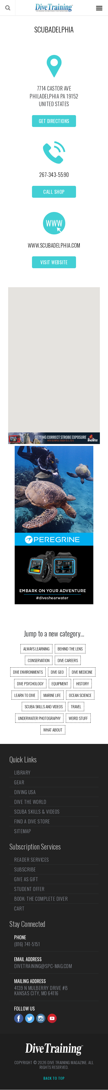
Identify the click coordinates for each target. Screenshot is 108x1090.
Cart (19, 908)
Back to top (54, 1078)
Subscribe (25, 869)
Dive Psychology (30, 683)
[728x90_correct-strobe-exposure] (54, 442)
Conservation (39, 660)
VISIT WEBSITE (54, 262)
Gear (19, 782)
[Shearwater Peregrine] (54, 602)
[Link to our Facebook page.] (18, 1018)
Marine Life (52, 695)
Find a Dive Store (32, 821)
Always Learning (36, 649)
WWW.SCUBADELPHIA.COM (54, 245)
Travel (76, 706)
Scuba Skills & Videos (37, 811)
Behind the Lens (70, 649)
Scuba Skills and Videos (44, 706)
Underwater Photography (39, 718)
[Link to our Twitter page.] (29, 1018)
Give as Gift (26, 879)
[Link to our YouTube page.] (52, 1018)
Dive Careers (68, 660)
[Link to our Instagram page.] (40, 1018)
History (82, 683)
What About (52, 730)
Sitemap (22, 831)
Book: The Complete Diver (41, 898)
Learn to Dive (24, 695)
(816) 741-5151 (27, 944)
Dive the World (30, 801)
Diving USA (25, 792)
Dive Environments (28, 672)
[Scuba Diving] (54, 8)
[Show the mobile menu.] (99, 8)
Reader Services (31, 860)
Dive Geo (57, 672)
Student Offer (29, 888)
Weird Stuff (78, 718)
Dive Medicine (82, 672)
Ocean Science (80, 695)
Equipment (60, 683)
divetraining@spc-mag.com (43, 965)
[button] (54, 355)
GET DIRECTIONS (54, 120)
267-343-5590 (54, 174)
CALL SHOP (54, 191)
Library (22, 773)
